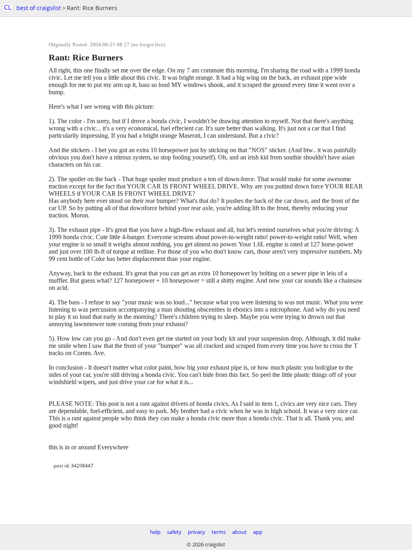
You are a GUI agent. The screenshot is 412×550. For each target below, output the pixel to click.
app (257, 532)
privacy (196, 532)
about (239, 532)
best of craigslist (38, 8)
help (155, 532)
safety (174, 532)
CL (7, 7)
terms (219, 532)
